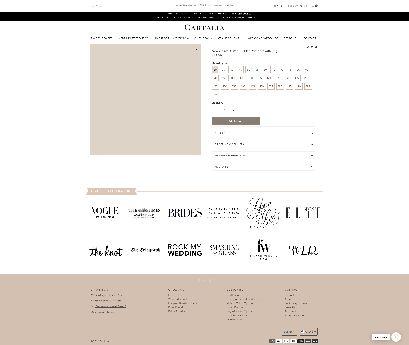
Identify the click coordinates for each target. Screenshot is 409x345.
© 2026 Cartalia (100, 341)
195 (308, 86)
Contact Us (291, 295)
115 (260, 78)
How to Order (176, 295)
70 (281, 69)
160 (243, 86)
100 (232, 78)
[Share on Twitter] (312, 47)
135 (297, 78)
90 (215, 78)
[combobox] (128, 6)
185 (289, 86)
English (292, 5)
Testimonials (292, 311)
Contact (310, 38)
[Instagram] (275, 6)
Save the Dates (101, 38)
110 (251, 78)
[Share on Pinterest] (316, 47)
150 (225, 86)
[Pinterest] (278, 6)
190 (299, 86)
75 (290, 69)
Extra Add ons (234, 319)
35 (223, 69)
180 (280, 86)
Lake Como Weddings (262, 38)
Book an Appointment (297, 303)
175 (271, 86)
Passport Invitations (171, 38)
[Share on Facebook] (308, 47)
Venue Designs (229, 38)
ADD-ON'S (221, 166)
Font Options (234, 295)
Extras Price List (177, 311)
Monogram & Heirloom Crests (243, 299)
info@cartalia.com (105, 311)
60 (265, 69)
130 (288, 78)
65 (273, 69)
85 (306, 69)
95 (223, 78)
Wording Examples (178, 299)
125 (278, 78)
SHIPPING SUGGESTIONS (230, 155)
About (288, 299)
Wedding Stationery (133, 38)
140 (306, 78)
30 (215, 69)
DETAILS (219, 133)
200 (216, 94)
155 (234, 86)
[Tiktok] (281, 6)
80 (298, 69)
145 (216, 86)
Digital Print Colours (238, 315)
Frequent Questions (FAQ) (182, 303)
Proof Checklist (176, 307)
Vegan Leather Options (240, 311)
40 (232, 69)
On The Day (202, 38)
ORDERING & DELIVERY (229, 144)
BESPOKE (290, 38)
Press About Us (293, 307)
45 (240, 69)
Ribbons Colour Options (240, 303)
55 (257, 69)
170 (262, 86)
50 (248, 69)
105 (242, 78)
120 (269, 78)
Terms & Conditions (295, 315)
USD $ (304, 5)
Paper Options (235, 307)
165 (253, 86)
